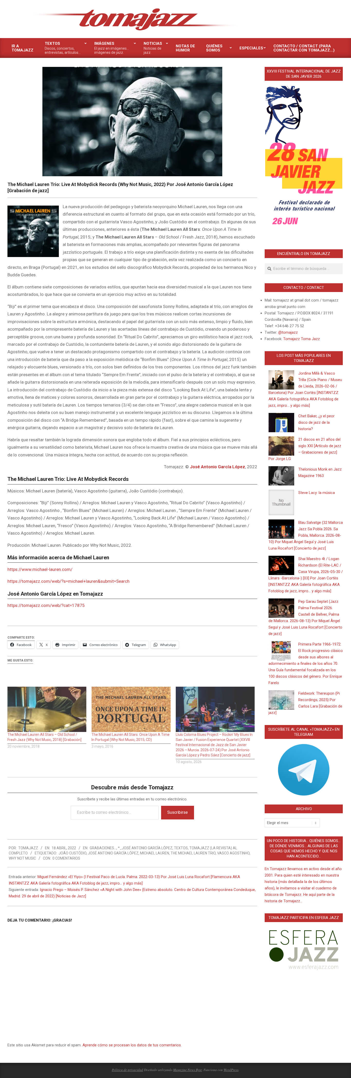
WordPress (231, 1069)
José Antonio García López (217, 466)
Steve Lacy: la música (316, 492)
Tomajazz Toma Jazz (301, 339)
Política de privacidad (127, 1069)
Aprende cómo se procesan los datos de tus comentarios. (132, 1045)
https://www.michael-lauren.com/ (39, 569)
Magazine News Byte (187, 1069)
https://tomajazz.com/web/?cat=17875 (46, 605)
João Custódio (72, 853)
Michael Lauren (154, 853)
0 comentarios (66, 858)
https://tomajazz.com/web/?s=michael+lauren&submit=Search (68, 581)
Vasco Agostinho (233, 853)
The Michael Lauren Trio (193, 853)
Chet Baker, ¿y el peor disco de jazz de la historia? (316, 422)
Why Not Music (22, 858)
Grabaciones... (103, 848)
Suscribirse (177, 812)
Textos (181, 848)
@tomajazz (288, 332)
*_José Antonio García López (145, 848)
